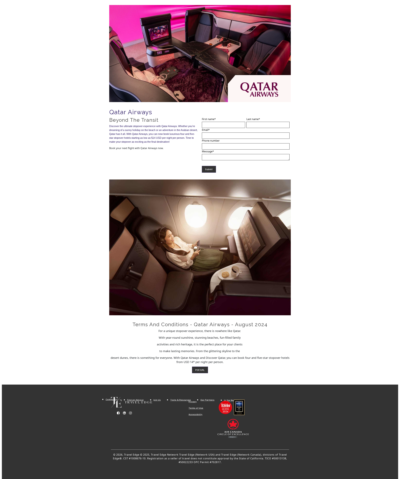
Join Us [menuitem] (157, 399)
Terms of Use (196, 408)
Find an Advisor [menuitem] (135, 399)
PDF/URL (200, 369)
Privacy (193, 401)
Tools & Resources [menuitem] (180, 399)
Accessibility (195, 414)
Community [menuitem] (112, 399)
